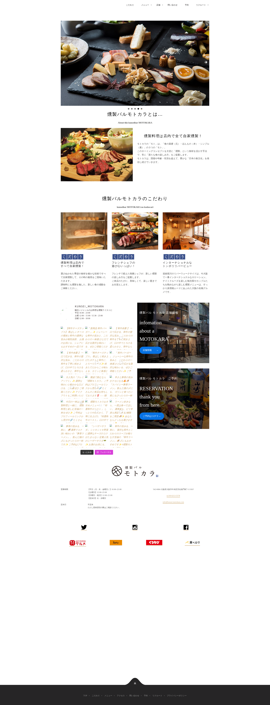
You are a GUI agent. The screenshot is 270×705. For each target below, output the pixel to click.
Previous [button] (64, 62)
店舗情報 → (150, 350)
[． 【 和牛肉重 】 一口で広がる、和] (121, 338)
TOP (85, 696)
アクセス (121, 696)
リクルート (201, 5)
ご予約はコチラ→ (152, 416)
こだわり (130, 5)
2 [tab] (132, 109)
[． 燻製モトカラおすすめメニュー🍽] (96, 411)
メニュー (145, 5)
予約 (187, 5)
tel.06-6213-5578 (173, 496)
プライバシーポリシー (177, 696)
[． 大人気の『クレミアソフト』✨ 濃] (72, 387)
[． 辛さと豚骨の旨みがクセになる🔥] (121, 387)
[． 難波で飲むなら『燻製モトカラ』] (96, 387)
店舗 (158, 5)
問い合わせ (172, 5)
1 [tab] (128, 109)
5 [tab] (141, 109)
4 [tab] (138, 109)
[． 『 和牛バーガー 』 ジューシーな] (121, 362)
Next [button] (206, 62)
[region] (135, 63)
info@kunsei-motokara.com (173, 502)
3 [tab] (135, 109)
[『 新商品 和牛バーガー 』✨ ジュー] (96, 338)
